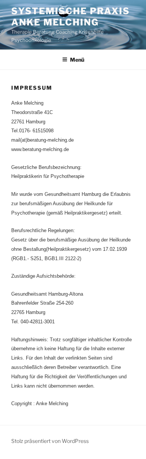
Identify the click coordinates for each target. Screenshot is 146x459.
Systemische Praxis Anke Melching (70, 17)
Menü (77, 59)
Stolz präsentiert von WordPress (50, 441)
